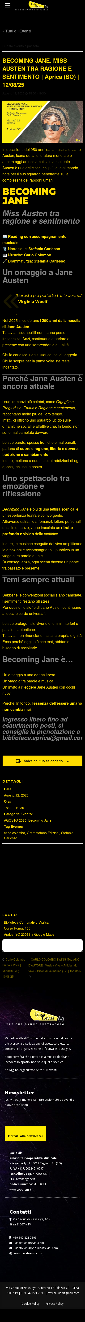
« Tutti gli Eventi (16, 31)
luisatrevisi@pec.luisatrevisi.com (35, 1248)
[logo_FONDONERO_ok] (34, 1021)
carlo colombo (14, 832)
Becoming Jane (39, 820)
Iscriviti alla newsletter (25, 1136)
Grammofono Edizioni (43, 832)
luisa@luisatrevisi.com (28, 1243)
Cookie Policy (30, 1303)
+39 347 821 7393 (24, 1237)
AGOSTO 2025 (15, 820)
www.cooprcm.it (20, 1189)
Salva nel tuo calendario (43, 760)
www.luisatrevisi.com (27, 1253)
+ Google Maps (42, 934)
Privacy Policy (55, 1303)
